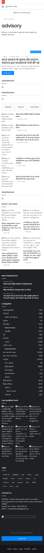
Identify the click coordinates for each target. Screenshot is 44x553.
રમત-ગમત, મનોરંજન (10, 356)
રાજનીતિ (7, 331)
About (15, 549)
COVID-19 (6, 475)
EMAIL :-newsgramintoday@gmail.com (15, 509)
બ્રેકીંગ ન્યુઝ (7, 345)
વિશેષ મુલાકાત (7, 380)
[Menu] (3, 7)
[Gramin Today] (11, 6)
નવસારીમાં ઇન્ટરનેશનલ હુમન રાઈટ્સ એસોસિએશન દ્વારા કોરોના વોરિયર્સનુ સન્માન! (28, 160)
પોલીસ (34, 482)
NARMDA (16, 475)
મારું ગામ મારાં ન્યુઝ (9, 352)
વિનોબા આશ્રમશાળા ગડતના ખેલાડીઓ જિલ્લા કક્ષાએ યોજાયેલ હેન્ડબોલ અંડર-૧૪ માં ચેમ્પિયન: (11, 226)
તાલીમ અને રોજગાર (11, 317)
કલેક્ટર (20, 478)
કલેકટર (13, 478)
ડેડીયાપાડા (6, 482)
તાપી (13, 482)
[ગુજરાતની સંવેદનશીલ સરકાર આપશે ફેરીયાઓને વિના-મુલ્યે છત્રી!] (8, 181)
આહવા (37, 475)
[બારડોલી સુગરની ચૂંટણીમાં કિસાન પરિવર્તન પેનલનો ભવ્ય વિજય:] (8, 451)
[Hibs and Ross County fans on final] (8, 128)
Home (5, 19)
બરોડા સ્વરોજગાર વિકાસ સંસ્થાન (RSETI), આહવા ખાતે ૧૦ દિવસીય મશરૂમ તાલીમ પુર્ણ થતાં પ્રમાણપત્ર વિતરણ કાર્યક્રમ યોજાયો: (11, 257)
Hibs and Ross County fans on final (27, 126)
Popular (8, 107)
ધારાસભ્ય (20, 482)
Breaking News (10, 349)
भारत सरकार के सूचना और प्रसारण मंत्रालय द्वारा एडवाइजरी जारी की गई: (20, 61)
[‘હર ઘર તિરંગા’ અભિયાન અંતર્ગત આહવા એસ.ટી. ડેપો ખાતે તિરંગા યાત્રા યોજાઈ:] (35, 452)
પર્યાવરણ (7, 395)
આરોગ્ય (7, 387)
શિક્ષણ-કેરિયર (7, 384)
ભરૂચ (4, 486)
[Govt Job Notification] (22, 12)
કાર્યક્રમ (27, 478)
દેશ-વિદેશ (6, 324)
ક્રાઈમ (7, 342)
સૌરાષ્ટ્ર (7, 377)
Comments (34, 107)
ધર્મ (4, 335)
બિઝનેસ (5, 338)
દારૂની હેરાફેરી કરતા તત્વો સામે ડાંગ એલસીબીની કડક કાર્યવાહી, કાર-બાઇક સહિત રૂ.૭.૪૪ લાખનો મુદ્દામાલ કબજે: (32, 255)
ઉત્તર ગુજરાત (9, 363)
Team (21, 549)
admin (5, 56)
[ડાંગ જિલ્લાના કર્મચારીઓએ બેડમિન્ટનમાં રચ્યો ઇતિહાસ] (35, 431)
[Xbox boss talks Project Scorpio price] (8, 118)
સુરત (17, 486)
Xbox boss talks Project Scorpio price (28, 115)
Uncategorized (8, 310)
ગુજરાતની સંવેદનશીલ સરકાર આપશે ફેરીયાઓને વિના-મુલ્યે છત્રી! (27, 177)
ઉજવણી (5, 478)
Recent (21, 107)
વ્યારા (11, 486)
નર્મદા (27, 482)
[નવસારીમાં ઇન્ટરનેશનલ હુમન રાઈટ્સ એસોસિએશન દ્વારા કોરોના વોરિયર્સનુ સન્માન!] (8, 165)
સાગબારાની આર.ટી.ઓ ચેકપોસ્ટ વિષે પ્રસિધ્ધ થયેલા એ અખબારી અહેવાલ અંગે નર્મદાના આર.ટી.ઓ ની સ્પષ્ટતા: (28, 137)
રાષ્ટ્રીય (5, 359)
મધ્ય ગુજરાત (9, 370)
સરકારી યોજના (10, 373)
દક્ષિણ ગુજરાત (9, 366)
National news (10, 328)
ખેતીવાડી (6, 313)
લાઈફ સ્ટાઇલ (11, 391)
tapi (23, 475)
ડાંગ (35, 478)
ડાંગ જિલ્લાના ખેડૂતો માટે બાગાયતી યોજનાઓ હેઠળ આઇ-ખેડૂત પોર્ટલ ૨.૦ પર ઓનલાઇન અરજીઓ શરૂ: (31, 225)
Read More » (7, 73)
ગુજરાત (5, 320)
